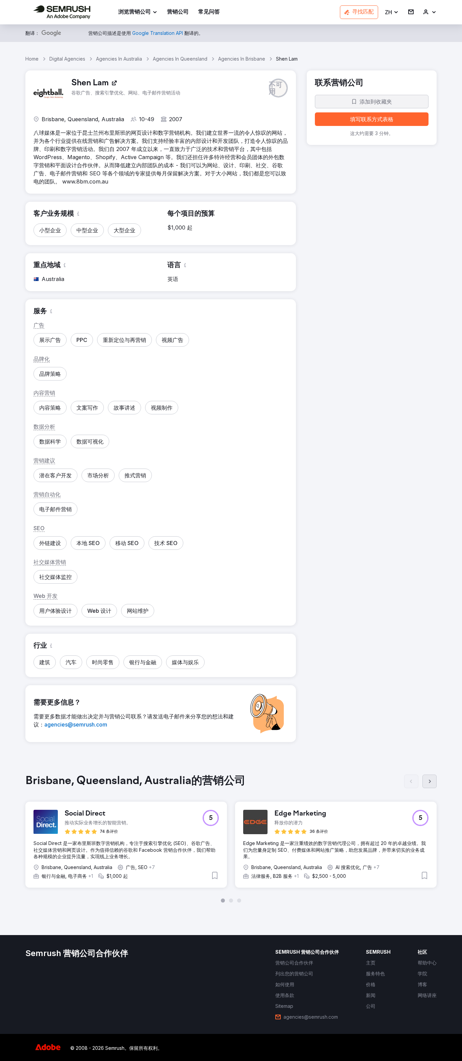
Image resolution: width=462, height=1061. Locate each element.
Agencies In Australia (119, 59)
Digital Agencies (67, 59)
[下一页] (429, 781)
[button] (392, 12)
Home (32, 59)
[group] (231, 839)
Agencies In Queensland (180, 59)
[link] (178, 12)
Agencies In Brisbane (241, 59)
